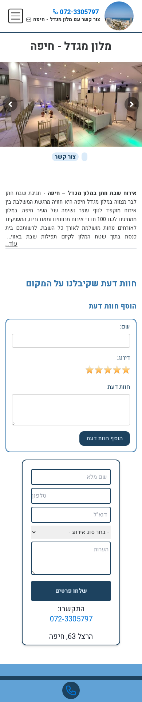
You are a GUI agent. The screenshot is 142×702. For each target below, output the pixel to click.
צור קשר (65, 156)
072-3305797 (78, 12)
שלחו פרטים (71, 591)
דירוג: (123, 358)
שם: (125, 326)
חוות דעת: (118, 387)
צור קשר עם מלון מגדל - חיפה (66, 19)
